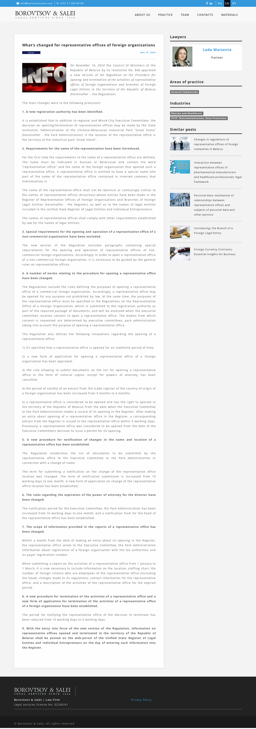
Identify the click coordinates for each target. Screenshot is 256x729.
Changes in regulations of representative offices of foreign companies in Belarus (216, 144)
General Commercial (184, 92)
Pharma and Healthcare (186, 113)
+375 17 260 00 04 (72, 3)
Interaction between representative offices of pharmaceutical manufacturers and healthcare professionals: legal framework (218, 172)
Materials (229, 15)
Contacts (205, 15)
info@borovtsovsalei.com (36, 3)
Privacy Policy (141, 700)
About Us (142, 15)
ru (220, 3)
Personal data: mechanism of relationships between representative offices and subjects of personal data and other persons (214, 205)
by (234, 3)
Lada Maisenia (217, 49)
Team (185, 15)
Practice (165, 15)
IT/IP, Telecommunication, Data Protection (198, 118)
